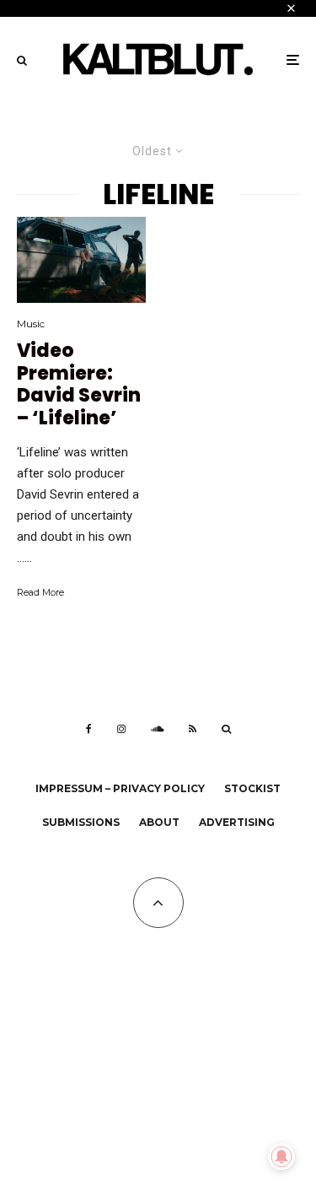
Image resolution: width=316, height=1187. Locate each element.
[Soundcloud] (157, 729)
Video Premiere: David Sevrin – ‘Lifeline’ (79, 384)
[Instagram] (121, 729)
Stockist (252, 788)
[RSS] (192, 729)
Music (31, 323)
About (159, 822)
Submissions (81, 822)
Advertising (237, 822)
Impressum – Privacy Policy (120, 788)
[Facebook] (88, 729)
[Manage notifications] (281, 1156)
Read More (40, 592)
